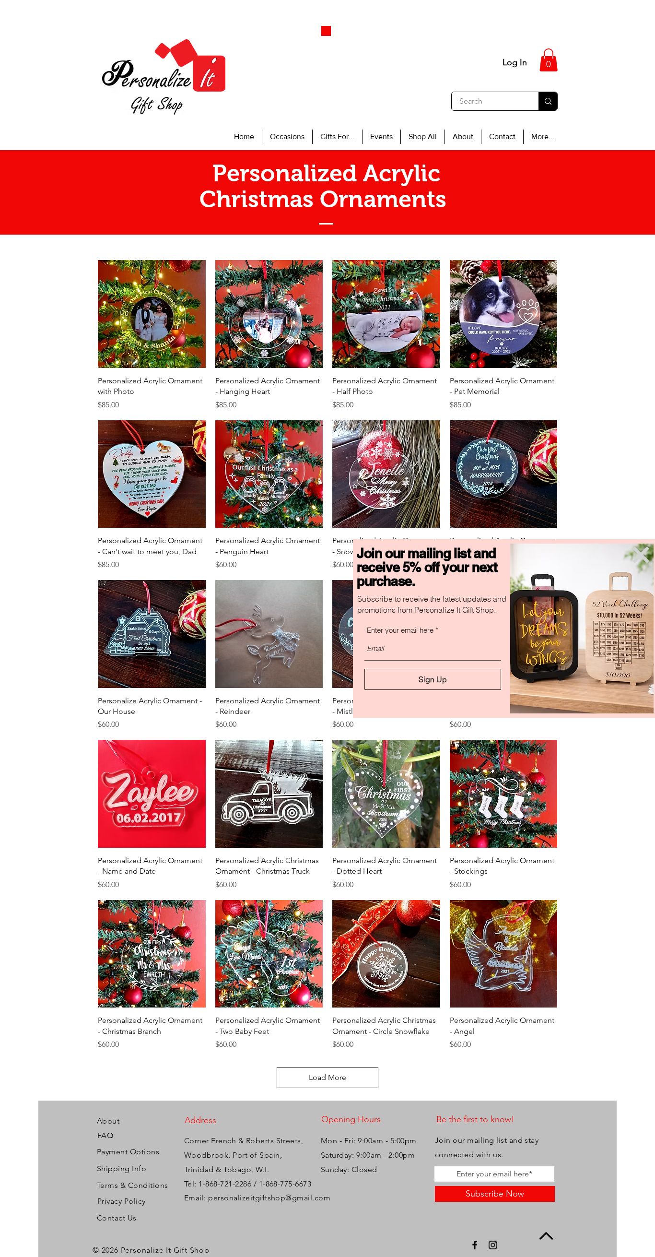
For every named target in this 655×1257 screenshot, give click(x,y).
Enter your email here (400, 630)
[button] (640, 554)
